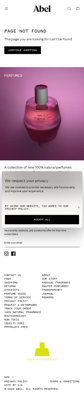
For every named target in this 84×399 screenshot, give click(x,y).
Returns (10, 286)
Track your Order (17, 308)
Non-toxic (11, 319)
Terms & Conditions (65, 381)
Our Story (49, 278)
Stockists (11, 289)
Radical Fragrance (56, 282)
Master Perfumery (55, 286)
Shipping (11, 282)
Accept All (42, 219)
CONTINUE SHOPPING (22, 50)
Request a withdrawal (21, 304)
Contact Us (12, 275)
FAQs (7, 278)
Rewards (48, 297)
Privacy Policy (16, 301)
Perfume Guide (15, 293)
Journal (48, 293)
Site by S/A (13, 385)
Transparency (52, 289)
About (46, 275)
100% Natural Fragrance (22, 312)
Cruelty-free (14, 323)
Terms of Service (17, 297)
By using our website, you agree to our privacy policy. (36, 207)
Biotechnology (15, 315)
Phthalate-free (16, 326)
